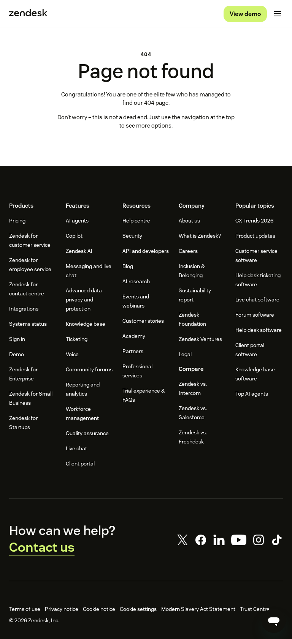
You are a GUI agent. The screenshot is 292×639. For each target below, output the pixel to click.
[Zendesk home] (28, 13)
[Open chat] (274, 621)
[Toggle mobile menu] (277, 13)
